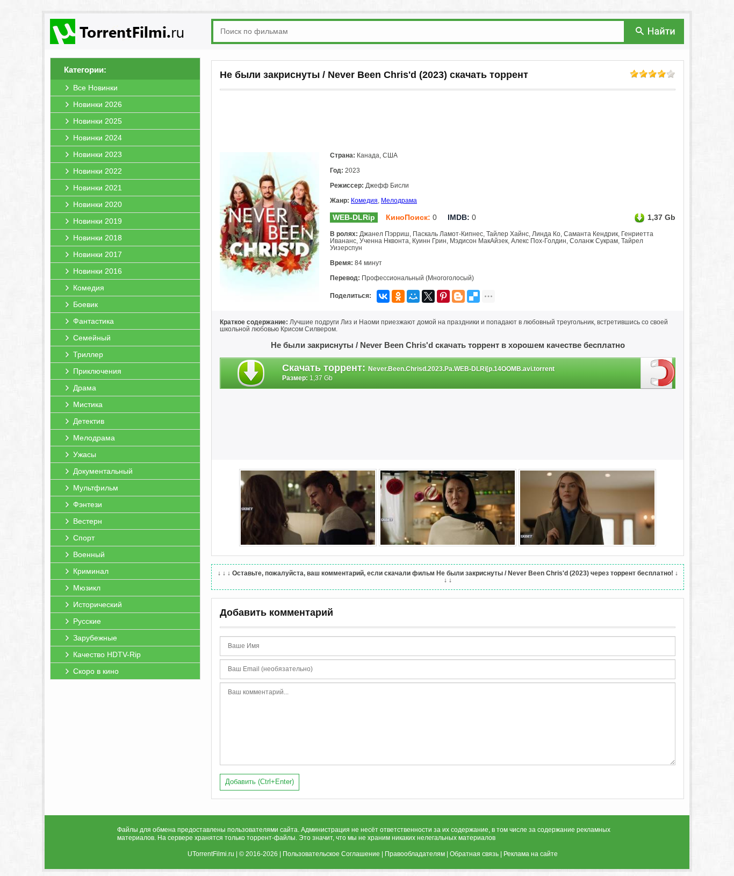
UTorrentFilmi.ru (211, 854)
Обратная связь (474, 854)
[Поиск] (656, 30)
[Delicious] (473, 296)
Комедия (364, 200)
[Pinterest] (443, 296)
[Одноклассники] (398, 296)
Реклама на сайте (530, 854)
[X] (428, 296)
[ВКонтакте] (383, 296)
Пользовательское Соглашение (331, 854)
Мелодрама (399, 200)
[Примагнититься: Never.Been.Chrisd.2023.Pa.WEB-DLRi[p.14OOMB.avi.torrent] (658, 372)
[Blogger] (458, 296)
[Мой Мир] (413, 296)
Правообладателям (415, 854)
